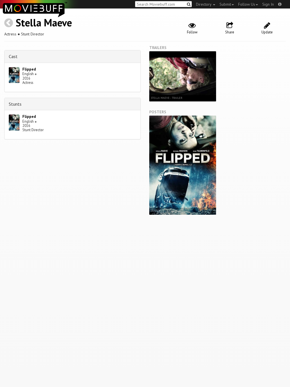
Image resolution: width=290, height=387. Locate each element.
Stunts (15, 104)
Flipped (29, 69)
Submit (225, 4)
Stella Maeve (44, 22)
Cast (13, 56)
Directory (204, 4)
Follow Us (246, 4)
